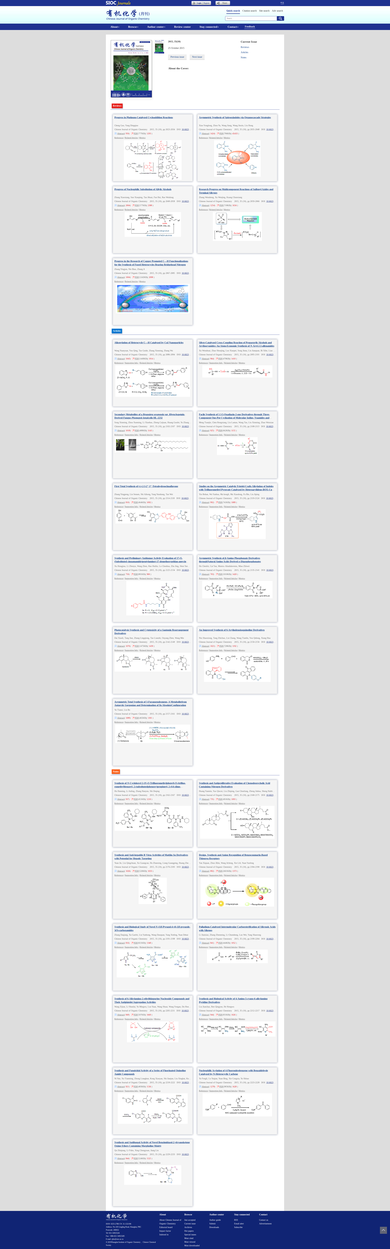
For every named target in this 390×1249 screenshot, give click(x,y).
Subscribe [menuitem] (238, 1227)
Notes (243, 57)
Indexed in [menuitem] (163, 1234)
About (114, 26)
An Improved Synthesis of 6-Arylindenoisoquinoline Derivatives (232, 630)
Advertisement (265, 1224)
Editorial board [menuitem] (165, 1227)
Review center (182, 26)
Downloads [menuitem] (214, 1227)
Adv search (277, 10)
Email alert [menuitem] (239, 1224)
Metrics (142, 138)
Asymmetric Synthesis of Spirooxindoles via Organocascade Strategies (235, 117)
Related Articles (131, 138)
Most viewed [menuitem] (189, 1242)
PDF (136, 133)
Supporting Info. (131, 363)
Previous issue (177, 57)
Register (206, 3)
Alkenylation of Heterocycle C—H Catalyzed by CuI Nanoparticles (148, 342)
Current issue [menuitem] (190, 1224)
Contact (232, 26)
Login (199, 3)
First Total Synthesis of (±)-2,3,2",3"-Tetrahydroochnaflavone (146, 486)
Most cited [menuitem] (188, 1238)
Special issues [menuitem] (190, 1234)
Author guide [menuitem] (215, 1220)
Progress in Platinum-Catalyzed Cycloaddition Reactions (143, 117)
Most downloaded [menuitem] (192, 1245)
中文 (282, 3)
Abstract (120, 133)
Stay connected (208, 26)
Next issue (197, 57)
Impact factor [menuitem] (165, 1231)
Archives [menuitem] (188, 1227)
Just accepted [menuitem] (189, 1220)
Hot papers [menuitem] (189, 1231)
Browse (132, 26)
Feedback (250, 26)
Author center (155, 26)
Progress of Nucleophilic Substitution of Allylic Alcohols (142, 189)
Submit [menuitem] (212, 1224)
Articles (244, 52)
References (118, 138)
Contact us (263, 1220)
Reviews (245, 47)
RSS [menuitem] (236, 1220)
